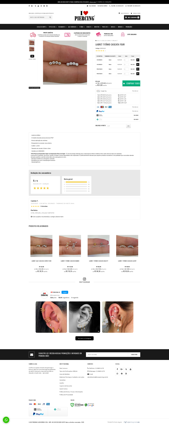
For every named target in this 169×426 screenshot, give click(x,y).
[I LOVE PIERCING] (84, 16)
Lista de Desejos (35, 87)
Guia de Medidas (65, 374)
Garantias (63, 380)
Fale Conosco (92, 6)
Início (98, 40)
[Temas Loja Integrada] (118, 422)
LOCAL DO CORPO (106, 40)
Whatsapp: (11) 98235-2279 (97, 371)
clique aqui (92, 2)
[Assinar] (134, 354)
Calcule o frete (100, 125)
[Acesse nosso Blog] (47, 6)
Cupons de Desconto (66, 386)
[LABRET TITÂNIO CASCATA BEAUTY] (99, 252)
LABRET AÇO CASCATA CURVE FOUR (41, 261)
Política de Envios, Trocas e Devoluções (71, 392)
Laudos (62, 383)
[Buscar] (50, 17)
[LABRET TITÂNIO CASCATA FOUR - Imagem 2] (32, 49)
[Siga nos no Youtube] (38, 6)
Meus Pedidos (125, 13)
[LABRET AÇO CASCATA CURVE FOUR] (41, 252)
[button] (32, 57)
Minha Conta (136, 13)
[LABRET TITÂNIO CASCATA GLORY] (127, 252)
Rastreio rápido (103, 6)
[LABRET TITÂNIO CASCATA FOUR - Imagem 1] (32, 42)
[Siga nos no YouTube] (130, 369)
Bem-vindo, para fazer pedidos (41, 13)
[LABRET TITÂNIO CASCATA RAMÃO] (70, 252)
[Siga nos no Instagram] (41, 6)
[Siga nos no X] (35, 6)
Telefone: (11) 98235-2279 (96, 368)
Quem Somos (64, 389)
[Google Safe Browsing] (89, 405)
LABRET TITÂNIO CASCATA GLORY (127, 261)
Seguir (65, 292)
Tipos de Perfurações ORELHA (68, 371)
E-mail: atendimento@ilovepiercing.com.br (97, 375)
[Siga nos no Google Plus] (32, 6)
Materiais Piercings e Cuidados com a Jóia (72, 377)
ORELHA (114, 40)
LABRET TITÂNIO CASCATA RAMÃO (70, 261)
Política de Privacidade (66, 395)
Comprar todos (133, 83)
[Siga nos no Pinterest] (44, 6)
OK (128, 126)
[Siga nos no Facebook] (29, 6)
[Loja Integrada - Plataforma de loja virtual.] (132, 422)
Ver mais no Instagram (84, 338)
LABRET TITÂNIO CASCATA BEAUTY (98, 261)
